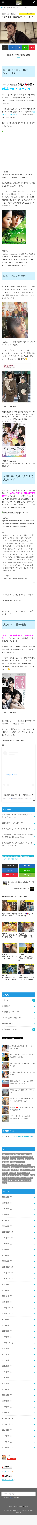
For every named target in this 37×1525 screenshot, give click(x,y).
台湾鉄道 (20, 1172)
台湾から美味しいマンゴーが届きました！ (17, 829)
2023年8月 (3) (7, 1325)
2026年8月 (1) (7, 1197)
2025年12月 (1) (7, 1232)
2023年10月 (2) (7, 1313)
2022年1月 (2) (7, 1354)
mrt (24, 1154)
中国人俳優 (28, 1156)
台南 (19, 1164)
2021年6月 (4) (7, 1372)
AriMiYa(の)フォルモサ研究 (20, 1510)
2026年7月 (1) (7, 1203)
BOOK (18, 1154)
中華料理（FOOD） (10, 1012)
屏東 (10, 1175)
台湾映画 (24, 1170)
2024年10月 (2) (7, 1278)
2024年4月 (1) (7, 1296)
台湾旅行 (15, 1170)
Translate (17, 1497)
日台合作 (17, 1175)
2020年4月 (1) (7, 1407)
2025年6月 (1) (7, 1261)
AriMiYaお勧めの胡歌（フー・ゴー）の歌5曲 (20, 1047)
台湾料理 (30, 1167)
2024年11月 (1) (7, 1273)
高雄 (4, 1183)
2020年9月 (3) (7, 1389)
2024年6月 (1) (7, 1290)
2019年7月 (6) (7, 1442)
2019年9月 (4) (7, 1430)
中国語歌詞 (14, 1162)
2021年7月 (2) (7, 1366)
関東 (23, 1180)
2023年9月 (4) (7, 1319)
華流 (12, 859)
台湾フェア (6, 1167)
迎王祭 (16, 1180)
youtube (5, 1156)
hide (18, 57)
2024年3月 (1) (7, 1302)
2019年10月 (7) (7, 1424)
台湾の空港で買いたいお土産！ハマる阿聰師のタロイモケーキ (17, 844)
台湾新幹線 (6, 1170)
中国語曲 (5, 1162)
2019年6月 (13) (7, 1447)
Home (10, 1506)
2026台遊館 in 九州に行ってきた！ (14, 823)
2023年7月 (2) (7, 1331)
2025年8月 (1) (7, 1249)
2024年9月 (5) (7, 1284)
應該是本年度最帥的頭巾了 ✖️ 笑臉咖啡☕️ (17, 795)
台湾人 (5, 859)
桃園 (4, 1178)
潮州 (4, 1180)
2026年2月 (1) (7, 1226)
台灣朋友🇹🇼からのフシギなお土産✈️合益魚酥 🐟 (21, 1108)
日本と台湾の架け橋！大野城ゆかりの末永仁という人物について (17, 816)
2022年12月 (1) (7, 1343)
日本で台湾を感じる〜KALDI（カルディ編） (22, 1065)
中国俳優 (5, 1159)
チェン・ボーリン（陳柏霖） (11, 856)
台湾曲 (31, 1170)
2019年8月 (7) (7, 1436)
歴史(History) (7, 1023)
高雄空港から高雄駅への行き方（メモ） (22, 1091)
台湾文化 (22, 1167)
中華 (22, 1162)
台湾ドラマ (19, 859)
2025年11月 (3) (7, 1238)
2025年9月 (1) (7, 1243)
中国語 (20, 1159)
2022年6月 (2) (7, 1348)
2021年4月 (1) (7, 1383)
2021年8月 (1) (7, 1360)
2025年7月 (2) (7, 1255)
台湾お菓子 (26, 1164)
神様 (10, 1180)
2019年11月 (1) (7, 1418)
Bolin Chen (6, 798)
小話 (4, 1175)
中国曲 (13, 1159)
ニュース (14, 1156)
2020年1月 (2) (7, 1412)
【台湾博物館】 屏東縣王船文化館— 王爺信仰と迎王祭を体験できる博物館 (17, 836)
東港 (32, 1175)
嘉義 (28, 1172)
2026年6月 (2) (7, 1209)
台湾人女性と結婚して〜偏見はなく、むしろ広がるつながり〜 (21, 1100)
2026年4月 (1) (7, 1220)
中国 (21, 1156)
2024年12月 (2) (7, 1267)
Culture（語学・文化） (11, 1018)
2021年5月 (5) (7, 1377)
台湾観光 (12, 1172)
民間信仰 (29, 1178)
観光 (5, 1000)
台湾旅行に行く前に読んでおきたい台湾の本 (22, 1073)
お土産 (6, 1006)
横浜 (10, 1178)
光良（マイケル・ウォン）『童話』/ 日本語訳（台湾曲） (22, 1056)
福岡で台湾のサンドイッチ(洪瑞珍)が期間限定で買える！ (21, 1082)
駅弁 (29, 1180)
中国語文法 (29, 1159)
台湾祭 (4, 1172)
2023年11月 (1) (7, 1308)
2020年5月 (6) (7, 1401)
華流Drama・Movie (28, 856)
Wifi (30, 1154)
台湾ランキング (7, 1471)
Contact (26, 1506)
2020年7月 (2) (7, 1395)
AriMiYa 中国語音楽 (8, 1154)
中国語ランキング (7, 1480)
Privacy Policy (18, 1506)
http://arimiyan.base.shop (23, 1136)
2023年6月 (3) (7, 1337)
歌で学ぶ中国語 (19, 1178)
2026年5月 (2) (7, 1214)
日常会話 (25, 1175)
